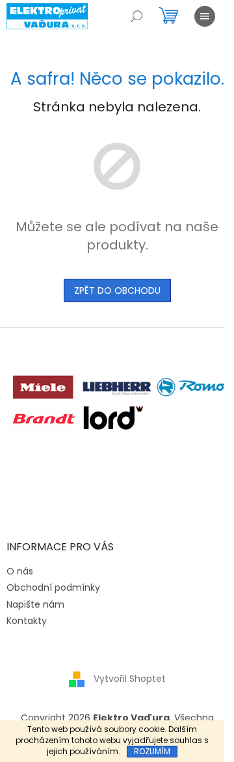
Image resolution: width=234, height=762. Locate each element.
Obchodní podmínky (53, 587)
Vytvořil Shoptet (130, 678)
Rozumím (152, 751)
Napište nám (35, 604)
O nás (19, 571)
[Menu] (205, 16)
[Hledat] (137, 16)
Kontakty (26, 620)
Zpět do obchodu (117, 290)
